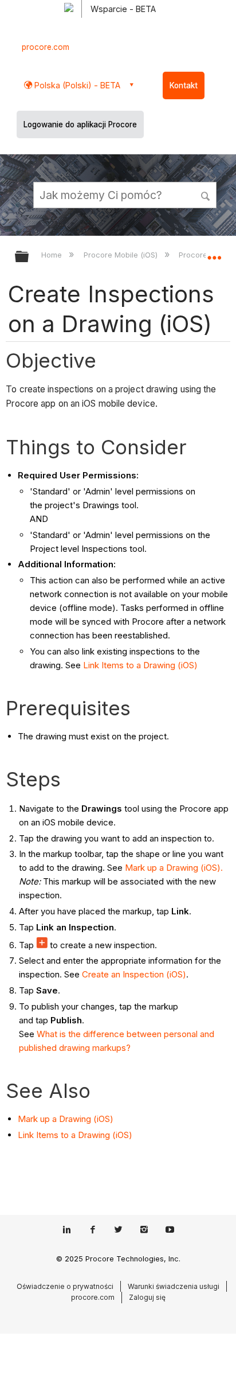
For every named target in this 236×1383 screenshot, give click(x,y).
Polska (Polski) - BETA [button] (76, 85)
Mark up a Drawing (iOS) (65, 1118)
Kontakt (184, 85)
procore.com (45, 47)
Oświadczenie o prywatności (65, 1286)
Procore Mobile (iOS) (121, 254)
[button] (206, 194)
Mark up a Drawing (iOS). (174, 867)
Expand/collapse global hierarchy (29, 257)
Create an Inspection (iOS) (134, 974)
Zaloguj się (147, 1297)
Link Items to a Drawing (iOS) (140, 665)
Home (52, 254)
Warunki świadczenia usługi (173, 1286)
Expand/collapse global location (214, 253)
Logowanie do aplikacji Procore (80, 124)
